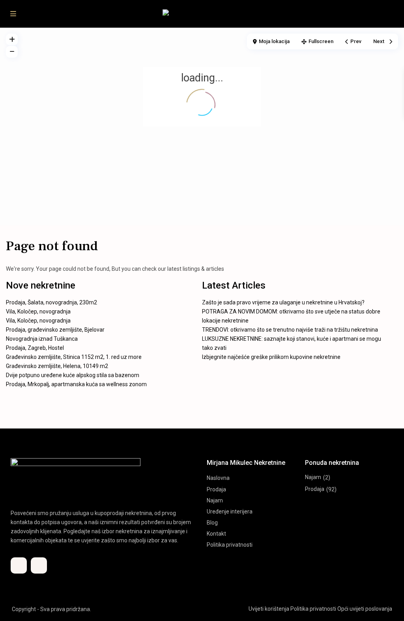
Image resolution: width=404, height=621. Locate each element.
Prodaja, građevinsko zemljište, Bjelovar (55, 330)
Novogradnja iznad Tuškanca (42, 339)
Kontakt (216, 533)
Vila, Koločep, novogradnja (38, 311)
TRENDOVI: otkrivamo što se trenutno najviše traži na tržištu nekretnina (290, 330)
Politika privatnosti (229, 545)
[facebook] (19, 565)
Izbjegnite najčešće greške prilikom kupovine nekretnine (271, 357)
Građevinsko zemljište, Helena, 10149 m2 (57, 366)
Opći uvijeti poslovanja (364, 609)
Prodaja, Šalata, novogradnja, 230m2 (51, 302)
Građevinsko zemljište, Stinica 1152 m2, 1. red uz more (74, 357)
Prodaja (216, 489)
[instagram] (39, 565)
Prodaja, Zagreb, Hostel (35, 348)
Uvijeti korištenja (269, 609)
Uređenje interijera (229, 511)
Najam (215, 500)
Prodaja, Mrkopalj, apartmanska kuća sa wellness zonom (76, 384)
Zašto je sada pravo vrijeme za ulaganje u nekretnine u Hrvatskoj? (283, 302)
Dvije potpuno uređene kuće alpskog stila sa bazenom (72, 375)
